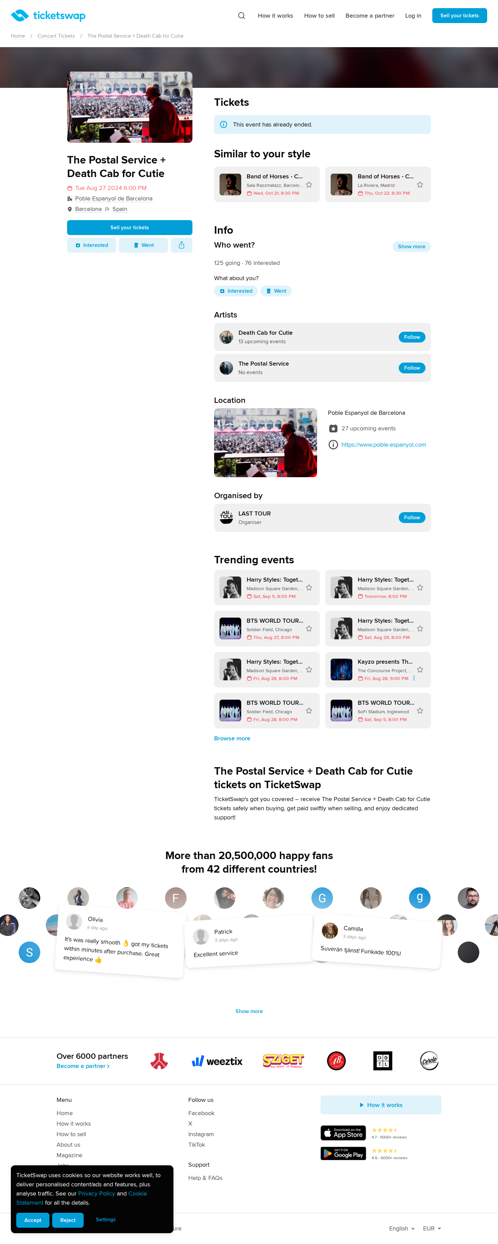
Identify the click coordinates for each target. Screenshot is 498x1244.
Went (148, 245)
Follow (412, 337)
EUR (429, 1228)
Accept (32, 1220)
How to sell (319, 15)
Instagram (201, 1134)
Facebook (201, 1113)
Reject (68, 1220)
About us (68, 1144)
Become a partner (370, 15)
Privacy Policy (96, 1193)
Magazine (69, 1155)
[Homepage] (48, 15)
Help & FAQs (205, 1178)
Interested (95, 245)
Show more (412, 246)
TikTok (196, 1144)
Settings (106, 1219)
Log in (413, 15)
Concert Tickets (56, 36)
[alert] (92, 1199)
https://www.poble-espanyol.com (384, 444)
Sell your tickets (459, 15)
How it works (275, 15)
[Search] (241, 15)
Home (18, 36)
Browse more (232, 738)
